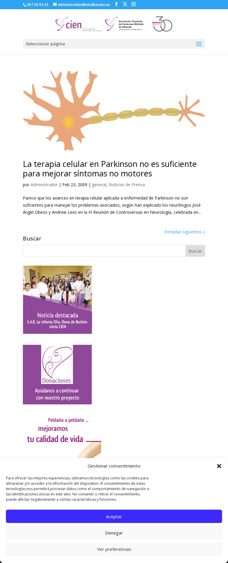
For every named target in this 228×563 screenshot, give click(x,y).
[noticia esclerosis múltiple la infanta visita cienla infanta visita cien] (57, 332)
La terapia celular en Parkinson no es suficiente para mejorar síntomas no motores (110, 168)
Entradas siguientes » (184, 232)
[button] (219, 466)
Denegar (114, 533)
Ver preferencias (114, 549)
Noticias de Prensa (127, 184)
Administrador (44, 184)
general (99, 184)
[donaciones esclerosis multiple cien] (57, 403)
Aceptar (114, 516)
